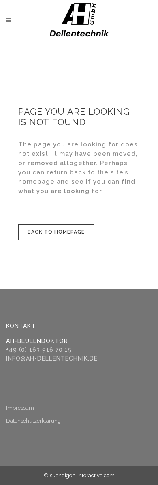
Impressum (20, 408)
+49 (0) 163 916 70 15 (39, 349)
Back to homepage (56, 232)
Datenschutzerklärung (33, 421)
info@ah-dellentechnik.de (52, 358)
